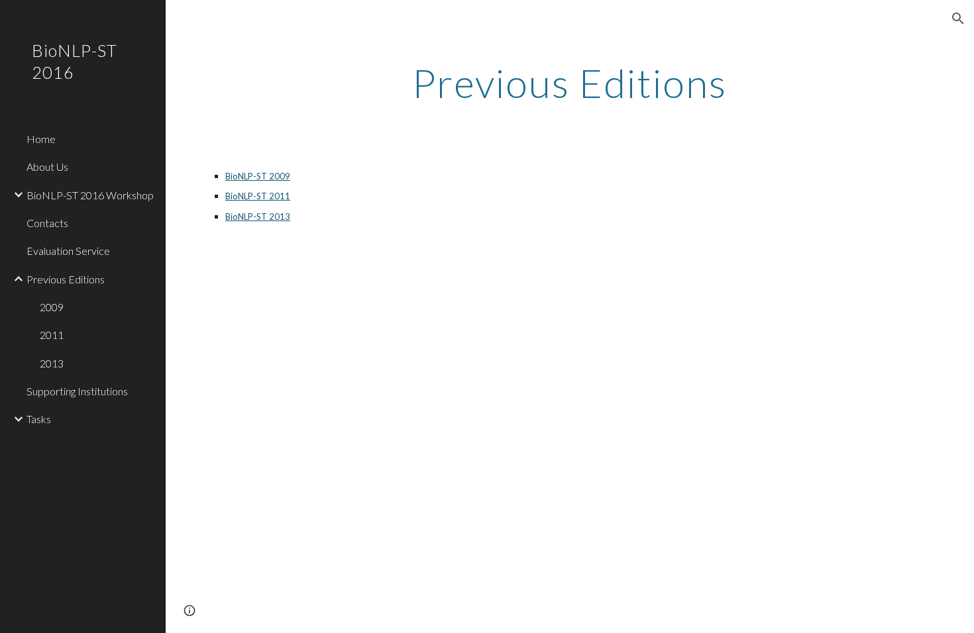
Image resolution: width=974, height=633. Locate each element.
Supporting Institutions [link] (77, 391)
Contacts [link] (47, 223)
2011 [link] (52, 334)
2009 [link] (52, 307)
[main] (569, 83)
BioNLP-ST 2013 (257, 216)
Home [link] (41, 138)
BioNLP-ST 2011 (257, 196)
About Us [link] (47, 166)
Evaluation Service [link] (68, 250)
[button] (958, 18)
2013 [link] (52, 363)
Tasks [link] (39, 419)
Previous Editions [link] (66, 279)
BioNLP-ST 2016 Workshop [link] (90, 195)
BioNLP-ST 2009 (257, 176)
